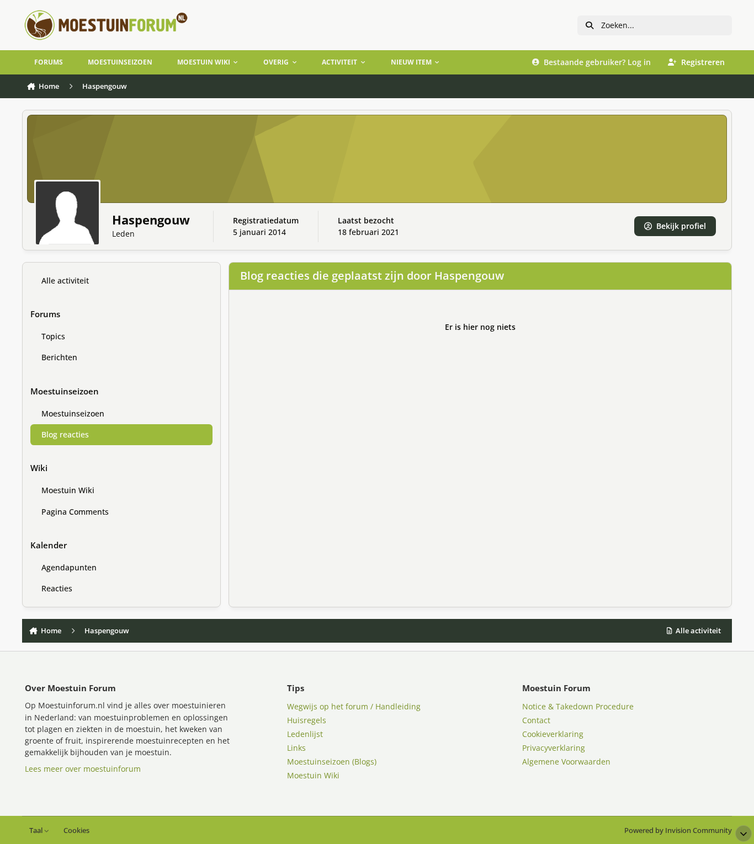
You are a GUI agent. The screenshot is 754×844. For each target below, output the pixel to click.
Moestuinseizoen (72, 413)
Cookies (76, 830)
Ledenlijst (305, 734)
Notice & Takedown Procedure (578, 706)
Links (296, 747)
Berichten (59, 357)
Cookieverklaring (552, 734)
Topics (53, 336)
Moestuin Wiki (67, 490)
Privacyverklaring (553, 747)
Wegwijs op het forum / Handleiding (354, 706)
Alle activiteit (65, 280)
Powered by (678, 830)
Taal (36, 830)
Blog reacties (65, 434)
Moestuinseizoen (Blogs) (331, 761)
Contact (536, 720)
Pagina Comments (75, 511)
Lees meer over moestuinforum (83, 768)
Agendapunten (69, 567)
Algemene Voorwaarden (566, 761)
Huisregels (306, 720)
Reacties (56, 588)
